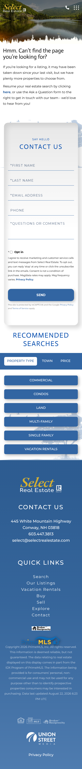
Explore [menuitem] (41, 608)
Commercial (41, 380)
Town (47, 361)
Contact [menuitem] (41, 615)
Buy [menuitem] (40, 596)
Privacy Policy (24, 279)
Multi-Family (41, 422)
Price (65, 361)
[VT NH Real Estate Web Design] (41, 738)
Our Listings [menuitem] (41, 583)
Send (41, 295)
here (7, 92)
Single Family (40, 435)
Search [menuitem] (41, 576)
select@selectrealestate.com (41, 540)
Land (41, 408)
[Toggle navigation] (76, 8)
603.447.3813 (41, 534)
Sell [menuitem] (41, 602)
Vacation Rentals (41, 449)
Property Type (20, 361)
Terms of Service (20, 308)
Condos (41, 394)
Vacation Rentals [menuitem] (41, 589)
